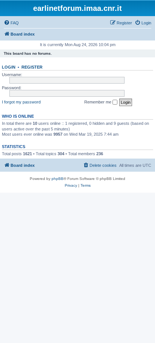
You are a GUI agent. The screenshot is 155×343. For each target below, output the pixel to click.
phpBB (58, 179)
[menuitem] (11, 22)
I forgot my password (21, 102)
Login (8, 67)
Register (32, 67)
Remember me (98, 102)
